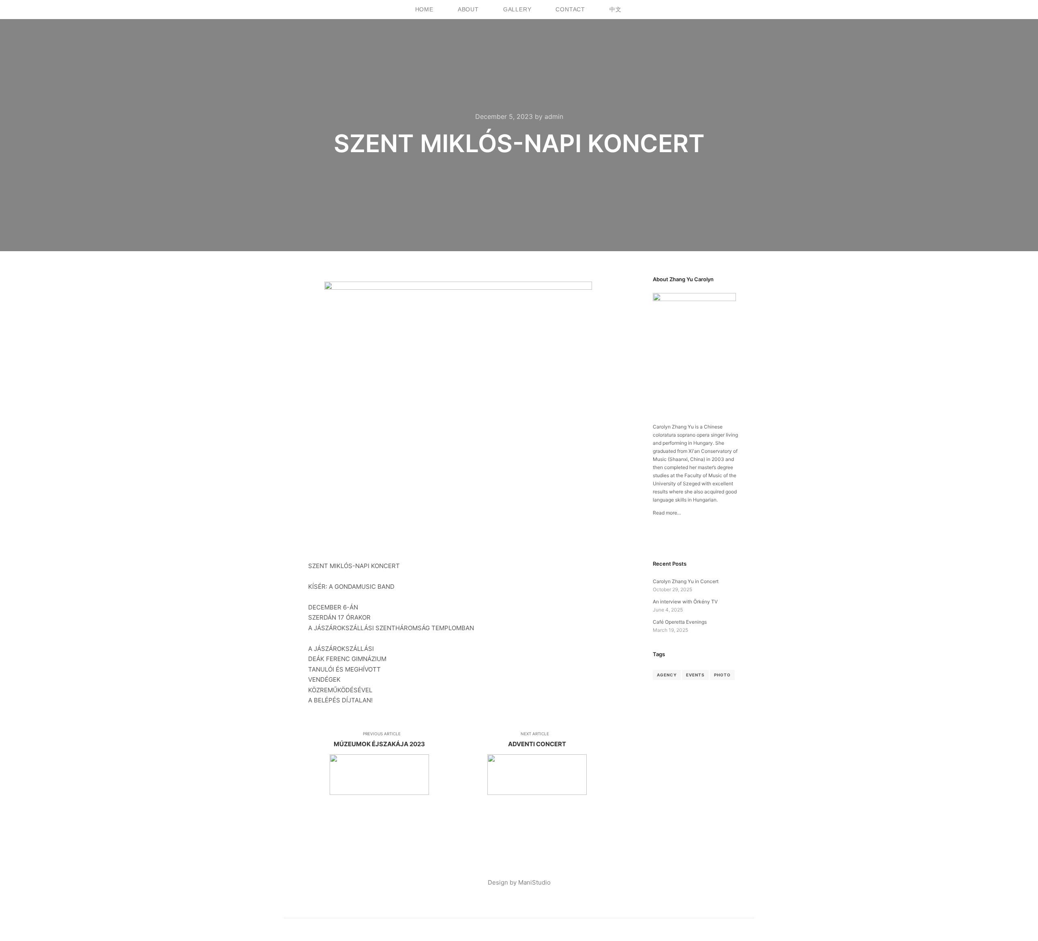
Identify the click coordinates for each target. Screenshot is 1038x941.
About (468, 9)
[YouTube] (682, 538)
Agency (667, 674)
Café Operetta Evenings (680, 622)
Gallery (517, 9)
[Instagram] (727, 9)
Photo (722, 674)
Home (424, 9)
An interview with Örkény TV (685, 602)
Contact (570, 9)
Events (695, 674)
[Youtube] (739, 9)
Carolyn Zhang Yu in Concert (685, 581)
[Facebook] (716, 9)
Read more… (667, 513)
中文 (615, 9)
